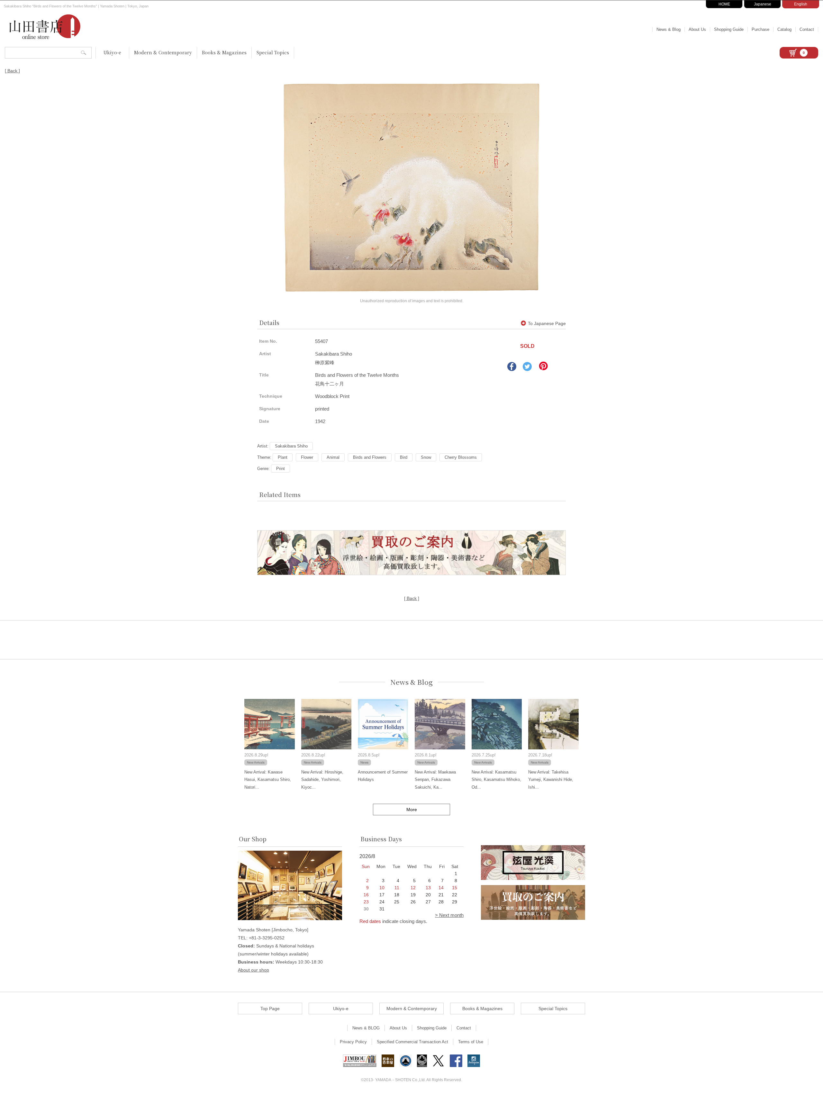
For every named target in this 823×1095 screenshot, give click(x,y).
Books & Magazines (224, 52)
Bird (403, 457)
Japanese (762, 4)
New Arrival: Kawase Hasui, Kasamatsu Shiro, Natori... (267, 780)
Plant (282, 457)
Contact (807, 29)
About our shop (253, 970)
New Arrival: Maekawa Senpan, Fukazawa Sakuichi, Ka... (435, 780)
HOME (724, 4)
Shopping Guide (729, 29)
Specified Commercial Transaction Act (412, 1041)
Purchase (760, 29)
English (800, 4)
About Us (697, 29)
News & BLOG (366, 1028)
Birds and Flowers (369, 457)
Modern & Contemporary (163, 52)
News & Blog (668, 29)
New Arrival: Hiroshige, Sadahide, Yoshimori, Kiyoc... (322, 780)
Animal (333, 457)
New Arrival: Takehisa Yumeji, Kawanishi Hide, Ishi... (550, 780)
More (411, 809)
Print (280, 468)
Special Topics (273, 52)
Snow (426, 457)
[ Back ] (12, 70)
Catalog (784, 29)
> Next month (449, 915)
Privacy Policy (353, 1041)
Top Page (270, 1008)
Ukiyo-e (112, 52)
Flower (307, 457)
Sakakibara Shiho (291, 446)
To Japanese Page (547, 323)
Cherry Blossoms (461, 457)
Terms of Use (470, 1041)
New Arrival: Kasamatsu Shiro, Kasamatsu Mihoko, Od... (496, 780)
